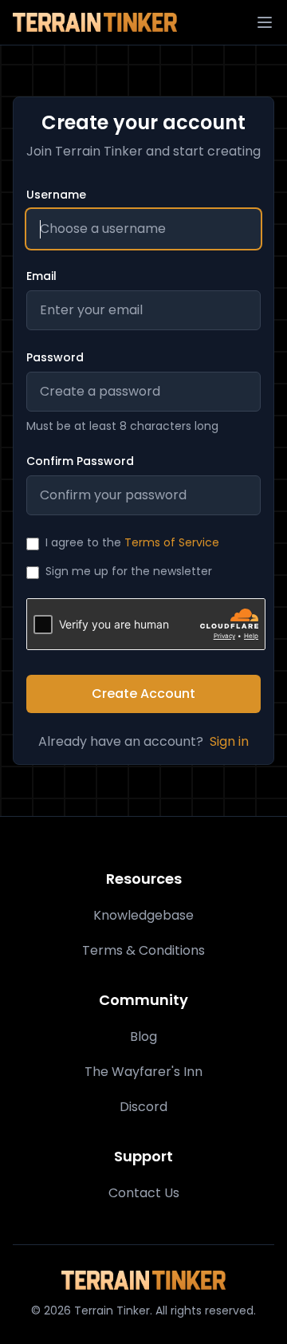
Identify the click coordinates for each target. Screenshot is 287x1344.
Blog (143, 1036)
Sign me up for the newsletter (128, 571)
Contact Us (143, 1193)
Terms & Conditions (143, 950)
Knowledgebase (143, 915)
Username (56, 195)
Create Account (143, 693)
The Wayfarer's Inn (143, 1071)
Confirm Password (80, 461)
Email (41, 276)
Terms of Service (171, 542)
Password (55, 357)
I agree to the (132, 542)
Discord (143, 1107)
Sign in (229, 741)
